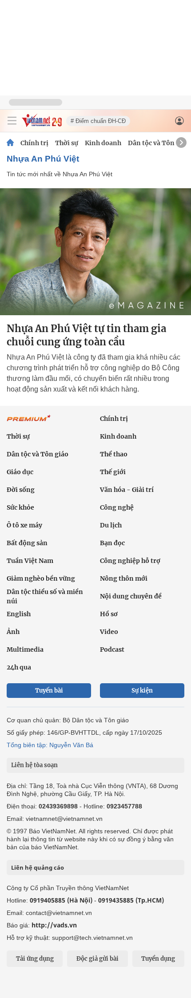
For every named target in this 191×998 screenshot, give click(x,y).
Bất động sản (27, 543)
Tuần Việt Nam (30, 561)
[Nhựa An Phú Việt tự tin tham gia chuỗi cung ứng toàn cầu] (95, 251)
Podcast (112, 649)
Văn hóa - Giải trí (127, 490)
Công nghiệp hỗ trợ (130, 561)
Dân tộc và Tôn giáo (159, 143)
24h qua (19, 667)
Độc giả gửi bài (97, 958)
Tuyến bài (49, 690)
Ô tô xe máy (24, 525)
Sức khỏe (20, 507)
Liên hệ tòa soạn (34, 765)
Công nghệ (117, 507)
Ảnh (13, 632)
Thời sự (66, 143)
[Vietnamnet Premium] (29, 423)
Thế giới (113, 472)
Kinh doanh (103, 143)
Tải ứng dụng (35, 958)
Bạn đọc (112, 543)
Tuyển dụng (158, 958)
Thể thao (113, 454)
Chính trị (34, 143)
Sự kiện (142, 690)
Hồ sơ (109, 614)
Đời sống (21, 490)
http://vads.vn (54, 925)
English (19, 614)
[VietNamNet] (10, 143)
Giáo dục (20, 472)
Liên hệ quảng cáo (37, 867)
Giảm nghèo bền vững (41, 578)
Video (109, 632)
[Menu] (12, 120)
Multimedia (25, 649)
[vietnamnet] (42, 124)
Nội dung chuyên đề (131, 596)
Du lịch (111, 525)
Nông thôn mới (123, 578)
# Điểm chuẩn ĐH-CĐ (98, 121)
